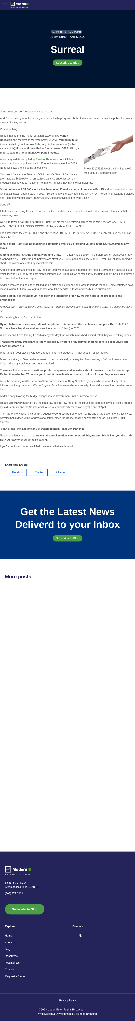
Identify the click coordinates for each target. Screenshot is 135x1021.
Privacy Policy (67, 1000)
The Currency (17, 631)
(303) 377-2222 (14, 893)
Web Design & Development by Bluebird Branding (67, 1013)
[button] (16, 472)
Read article (11, 658)
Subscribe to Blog (67, 62)
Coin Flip (81, 631)
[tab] (67, 62)
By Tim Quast (58, 36)
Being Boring (84, 802)
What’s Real (16, 802)
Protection (82, 714)
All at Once (15, 714)
